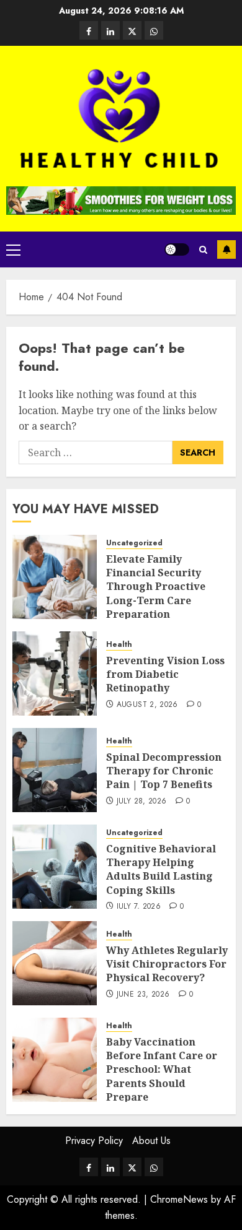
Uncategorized (134, 543)
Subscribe (226, 249)
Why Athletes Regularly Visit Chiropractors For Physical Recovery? (167, 964)
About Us (151, 1140)
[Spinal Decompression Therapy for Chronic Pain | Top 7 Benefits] (54, 770)
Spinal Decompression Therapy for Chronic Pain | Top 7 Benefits (164, 771)
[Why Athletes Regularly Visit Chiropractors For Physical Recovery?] (54, 963)
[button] (13, 249)
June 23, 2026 (143, 995)
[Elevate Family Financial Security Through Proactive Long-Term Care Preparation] (54, 577)
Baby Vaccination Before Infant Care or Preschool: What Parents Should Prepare (161, 1069)
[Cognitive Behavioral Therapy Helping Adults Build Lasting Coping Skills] (54, 867)
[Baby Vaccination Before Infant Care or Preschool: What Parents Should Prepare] (54, 1060)
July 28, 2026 (142, 802)
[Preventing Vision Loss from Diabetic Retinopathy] (54, 673)
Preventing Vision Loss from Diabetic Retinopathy (165, 674)
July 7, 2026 (139, 907)
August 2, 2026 (147, 705)
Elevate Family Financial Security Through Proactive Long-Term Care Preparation (155, 586)
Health (119, 644)
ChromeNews (179, 1199)
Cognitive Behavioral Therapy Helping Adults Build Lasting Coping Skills (161, 869)
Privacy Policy (94, 1140)
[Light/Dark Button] (176, 249)
